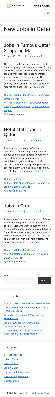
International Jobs (13, 355)
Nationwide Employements (17, 372)
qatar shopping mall (20, 106)
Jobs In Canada (12, 359)
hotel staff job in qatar (18, 183)
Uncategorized (11, 381)
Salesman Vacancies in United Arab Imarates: (27, 303)
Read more (38, 87)
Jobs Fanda (41, 6)
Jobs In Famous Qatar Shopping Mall (27, 47)
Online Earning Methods (16, 376)
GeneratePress (42, 393)
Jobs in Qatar (18, 205)
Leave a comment (16, 114)
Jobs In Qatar (29, 95)
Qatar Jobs (24, 187)
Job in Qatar (13, 254)
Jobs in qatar (14, 102)
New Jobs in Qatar (31, 102)
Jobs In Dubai (14, 95)
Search (7, 275)
